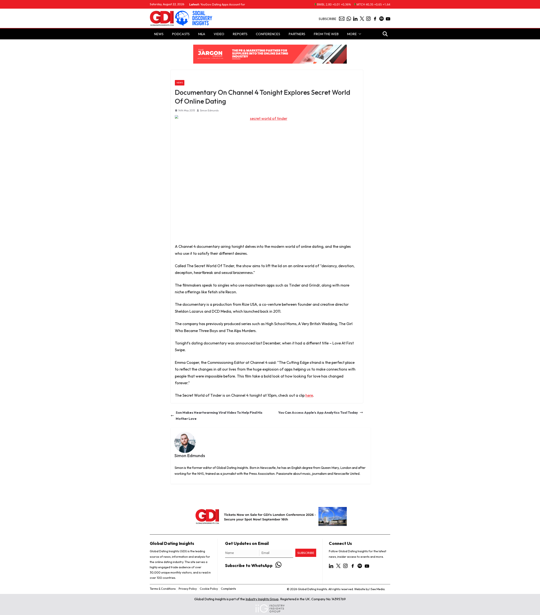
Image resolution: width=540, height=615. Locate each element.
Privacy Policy (188, 589)
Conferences (268, 34)
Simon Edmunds (209, 110)
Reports (240, 34)
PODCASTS (181, 34)
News (180, 82)
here (309, 395)
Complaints (228, 589)
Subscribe (327, 19)
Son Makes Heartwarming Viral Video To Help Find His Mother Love (219, 415)
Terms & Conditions (163, 589)
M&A (201, 34)
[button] (359, 34)
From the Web (326, 34)
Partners (297, 34)
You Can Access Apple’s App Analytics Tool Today (318, 412)
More (352, 34)
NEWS (158, 34)
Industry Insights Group (262, 599)
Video (219, 34)
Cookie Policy (209, 589)
